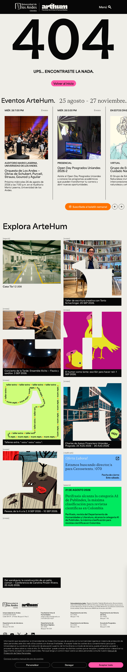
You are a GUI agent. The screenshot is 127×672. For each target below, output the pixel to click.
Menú (103, 7)
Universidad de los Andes (78, 603)
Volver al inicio (63, 83)
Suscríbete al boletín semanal (90, 206)
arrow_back (114, 206)
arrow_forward (121, 206)
